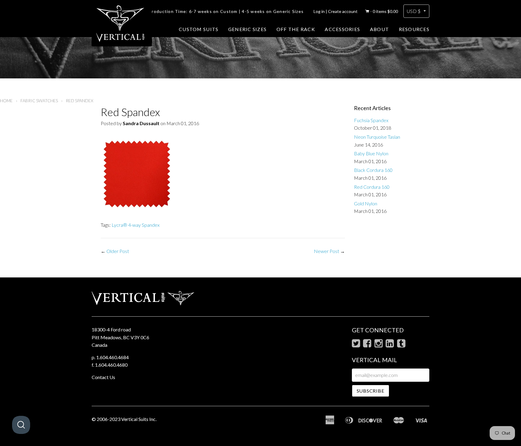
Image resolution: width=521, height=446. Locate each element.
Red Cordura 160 (372, 187)
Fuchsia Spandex (371, 120)
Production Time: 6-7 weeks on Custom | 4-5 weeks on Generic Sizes (226, 11)
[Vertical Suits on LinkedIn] (390, 345)
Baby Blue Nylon (371, 153)
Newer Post (326, 251)
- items (384, 11)
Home (6, 100)
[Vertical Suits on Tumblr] (401, 345)
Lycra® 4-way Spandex (135, 225)
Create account (343, 11)
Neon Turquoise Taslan (377, 137)
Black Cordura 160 (373, 170)
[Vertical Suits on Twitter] (356, 345)
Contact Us (103, 377)
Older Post (117, 251)
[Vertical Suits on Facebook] (367, 345)
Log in (319, 11)
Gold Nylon (365, 203)
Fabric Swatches (39, 100)
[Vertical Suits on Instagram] (378, 345)
